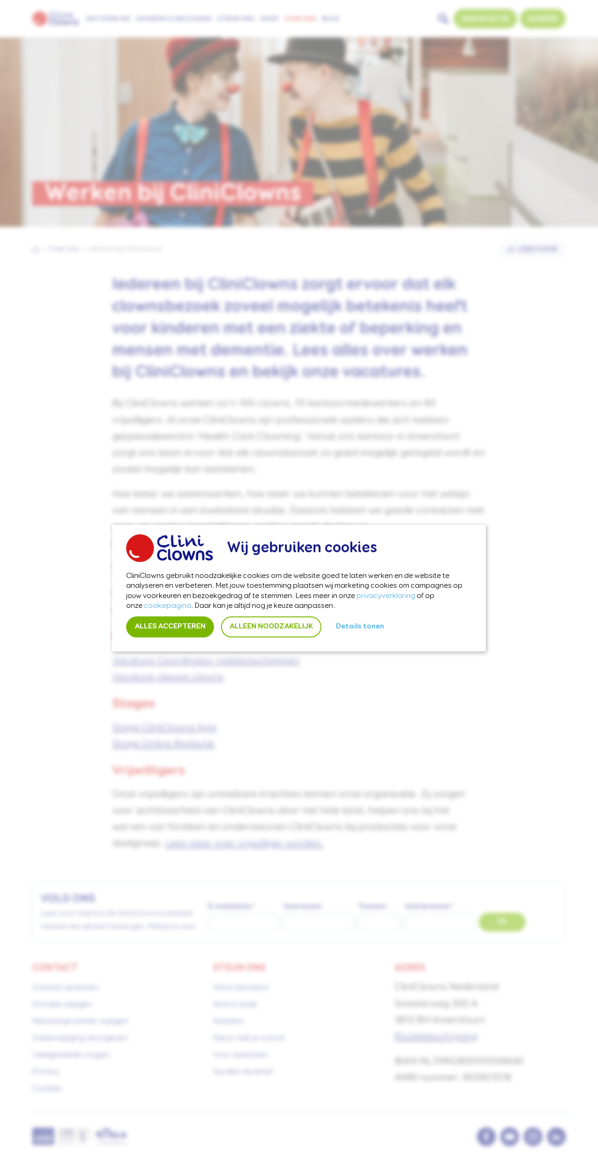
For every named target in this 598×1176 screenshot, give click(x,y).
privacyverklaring (385, 596)
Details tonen (360, 626)
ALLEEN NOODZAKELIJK (271, 626)
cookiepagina (167, 606)
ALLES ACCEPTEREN (170, 626)
